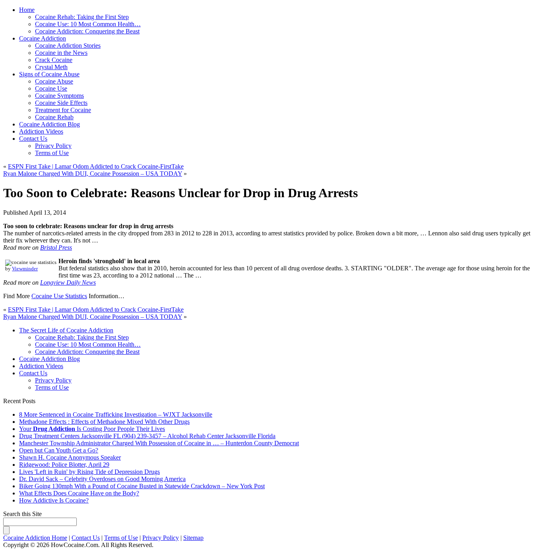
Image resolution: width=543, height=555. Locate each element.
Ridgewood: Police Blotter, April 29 (64, 464)
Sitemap (193, 537)
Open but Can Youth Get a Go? (58, 450)
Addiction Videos (41, 131)
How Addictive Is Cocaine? (54, 500)
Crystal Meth (51, 67)
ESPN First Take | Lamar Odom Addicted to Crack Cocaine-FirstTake (96, 166)
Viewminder (25, 269)
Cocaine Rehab (54, 117)
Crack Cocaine (53, 59)
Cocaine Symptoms (59, 95)
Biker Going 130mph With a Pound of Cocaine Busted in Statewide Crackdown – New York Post (142, 486)
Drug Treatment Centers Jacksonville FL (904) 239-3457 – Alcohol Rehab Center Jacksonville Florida (147, 436)
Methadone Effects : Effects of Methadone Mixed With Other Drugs (104, 421)
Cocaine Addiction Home (35, 537)
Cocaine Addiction (42, 38)
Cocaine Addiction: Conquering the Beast (87, 351)
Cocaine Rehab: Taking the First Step (82, 337)
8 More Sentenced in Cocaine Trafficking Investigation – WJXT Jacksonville (115, 414)
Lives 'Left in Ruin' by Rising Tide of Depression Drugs (89, 471)
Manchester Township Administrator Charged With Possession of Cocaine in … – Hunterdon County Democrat (159, 443)
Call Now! (311, 16)
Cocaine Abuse (54, 81)
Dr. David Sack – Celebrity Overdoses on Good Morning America (102, 478)
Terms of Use (52, 152)
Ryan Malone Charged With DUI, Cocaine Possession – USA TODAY (92, 173)
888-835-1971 (236, 16)
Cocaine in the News (61, 52)
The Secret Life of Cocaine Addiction (66, 330)
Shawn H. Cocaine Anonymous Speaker (70, 457)
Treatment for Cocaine (63, 110)
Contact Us (33, 138)
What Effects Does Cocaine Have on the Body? (79, 493)
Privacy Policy (53, 145)
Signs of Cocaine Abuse (49, 74)
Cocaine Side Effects (61, 102)
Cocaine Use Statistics (59, 296)
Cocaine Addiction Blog (49, 124)
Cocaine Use (51, 88)
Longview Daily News (68, 282)
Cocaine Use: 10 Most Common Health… (88, 344)
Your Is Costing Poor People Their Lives (92, 428)
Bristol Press (56, 247)
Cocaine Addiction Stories (68, 45)
